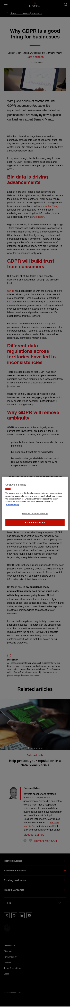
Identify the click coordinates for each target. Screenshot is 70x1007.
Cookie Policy (12, 505)
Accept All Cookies (35, 522)
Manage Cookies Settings (35, 514)
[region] (35, 503)
